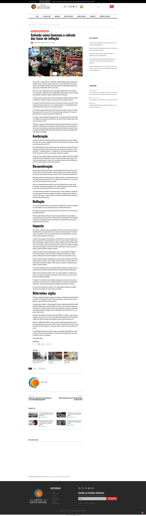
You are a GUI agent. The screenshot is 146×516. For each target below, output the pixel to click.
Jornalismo (37, 42)
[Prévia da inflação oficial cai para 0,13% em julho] (71, 356)
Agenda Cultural (55, 500)
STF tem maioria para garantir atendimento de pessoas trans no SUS (74, 422)
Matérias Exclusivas (56, 503)
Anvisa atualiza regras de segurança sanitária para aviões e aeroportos (46, 414)
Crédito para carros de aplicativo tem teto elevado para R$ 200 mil (74, 414)
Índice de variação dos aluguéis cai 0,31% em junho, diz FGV (39, 361)
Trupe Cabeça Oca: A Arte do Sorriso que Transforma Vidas (103, 99)
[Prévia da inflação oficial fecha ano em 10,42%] (55, 356)
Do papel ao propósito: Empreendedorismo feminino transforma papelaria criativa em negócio (46, 422)
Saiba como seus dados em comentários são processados (58, 476)
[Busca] (102, 6)
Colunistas (54, 501)
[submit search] (112, 6)
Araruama (54, 496)
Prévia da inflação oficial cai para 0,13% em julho (70, 361)
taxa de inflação (42, 368)
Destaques (39, 31)
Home (30, 24)
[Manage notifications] (142, 512)
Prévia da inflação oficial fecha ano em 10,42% (55, 361)
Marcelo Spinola (94, 97)
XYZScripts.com (78, 515)
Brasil (34, 24)
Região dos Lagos (55, 498)
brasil (35, 368)
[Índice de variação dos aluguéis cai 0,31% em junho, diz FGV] (40, 356)
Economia (45, 31)
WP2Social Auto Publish (69, 515)
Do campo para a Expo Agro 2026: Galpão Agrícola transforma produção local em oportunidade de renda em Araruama (102, 61)
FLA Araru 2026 (55, 494)
